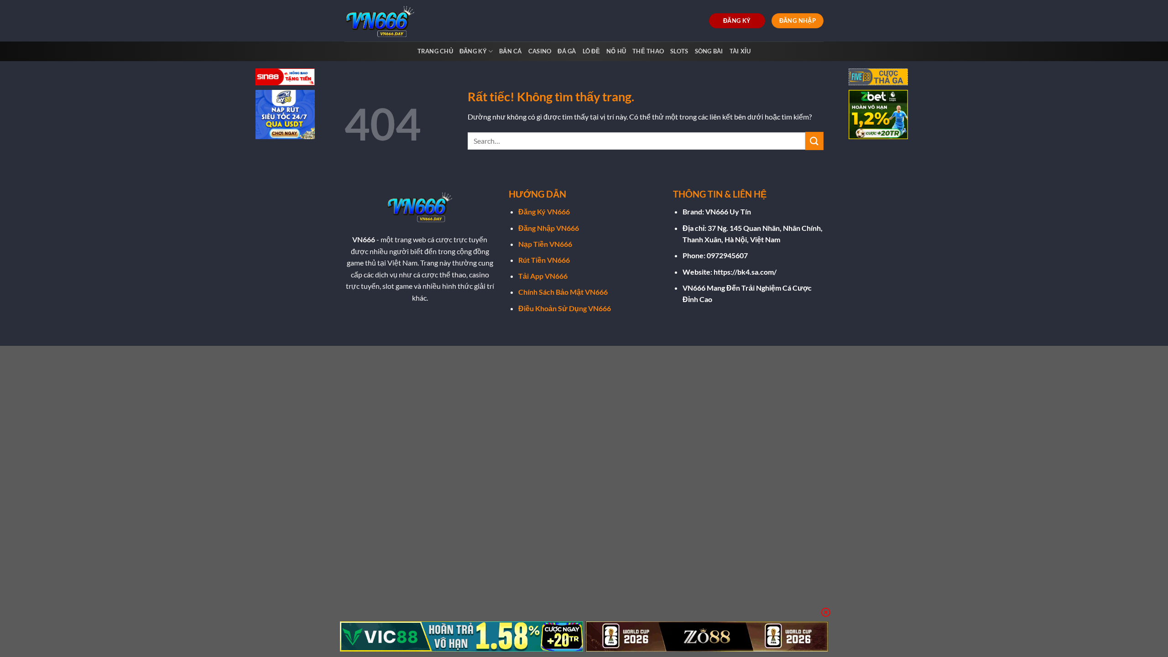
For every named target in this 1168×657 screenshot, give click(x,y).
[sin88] (285, 77)
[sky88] (285, 115)
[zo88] (707, 636)
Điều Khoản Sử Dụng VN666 (564, 308)
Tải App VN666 (543, 275)
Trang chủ (435, 51)
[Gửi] (814, 141)
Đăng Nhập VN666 (548, 228)
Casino (540, 51)
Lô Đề (591, 51)
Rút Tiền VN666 (544, 260)
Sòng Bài (709, 51)
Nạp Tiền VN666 (545, 244)
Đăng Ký (473, 51)
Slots (679, 51)
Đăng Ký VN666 (544, 211)
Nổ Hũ (616, 51)
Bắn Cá (510, 51)
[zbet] (878, 115)
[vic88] (461, 636)
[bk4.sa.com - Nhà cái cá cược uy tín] (382, 21)
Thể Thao (648, 51)
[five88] (878, 77)
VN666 (363, 239)
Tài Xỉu (740, 51)
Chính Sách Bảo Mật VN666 (563, 291)
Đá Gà (567, 51)
